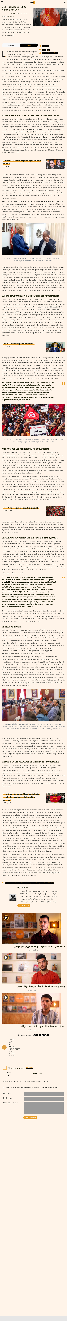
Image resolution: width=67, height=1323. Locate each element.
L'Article (29, 45)
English (44, 49)
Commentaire (10, 1103)
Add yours (29, 1067)
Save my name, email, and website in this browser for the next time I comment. (32, 1087)
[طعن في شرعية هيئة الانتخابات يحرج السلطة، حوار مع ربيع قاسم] (31, 1008)
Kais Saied (45, 52)
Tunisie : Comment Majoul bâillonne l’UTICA (18, 343)
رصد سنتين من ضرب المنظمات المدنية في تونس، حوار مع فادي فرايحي (41, 986)
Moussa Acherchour (8, 16)
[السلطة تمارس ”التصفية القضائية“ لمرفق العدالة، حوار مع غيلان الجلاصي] (31, 928)
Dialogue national (9, 883)
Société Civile (45, 46)
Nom (7, 1093)
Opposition (32, 883)
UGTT (48, 883)
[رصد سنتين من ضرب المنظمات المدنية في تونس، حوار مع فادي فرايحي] (31, 968)
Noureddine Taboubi (52, 52)
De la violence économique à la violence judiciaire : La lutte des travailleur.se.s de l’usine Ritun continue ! (21, 797)
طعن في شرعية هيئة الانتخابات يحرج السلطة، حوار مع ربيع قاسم (42, 1026)
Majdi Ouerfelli (15, 14)
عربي (48, 49)
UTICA (52, 883)
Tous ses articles (23, 905)
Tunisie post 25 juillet (41, 883)
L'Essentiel (11, 45)
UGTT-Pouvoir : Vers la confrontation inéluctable (21, 507)
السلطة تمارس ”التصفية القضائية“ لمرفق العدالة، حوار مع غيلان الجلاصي (39, 946)
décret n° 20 (30, 132)
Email (8, 1098)
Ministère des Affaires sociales (21, 883)
